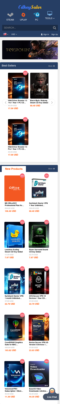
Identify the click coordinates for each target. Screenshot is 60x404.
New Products (14, 169)
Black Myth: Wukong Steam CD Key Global (39, 101)
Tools (49, 18)
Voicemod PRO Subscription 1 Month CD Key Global (13, 390)
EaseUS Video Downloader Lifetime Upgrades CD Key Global (37, 392)
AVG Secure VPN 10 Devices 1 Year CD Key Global (37, 298)
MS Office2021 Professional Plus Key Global (14, 205)
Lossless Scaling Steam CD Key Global (14, 250)
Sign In (46, 34)
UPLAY (23, 19)
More (50, 66)
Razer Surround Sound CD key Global (38, 250)
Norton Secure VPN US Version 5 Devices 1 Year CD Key (38, 344)
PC (36, 19)
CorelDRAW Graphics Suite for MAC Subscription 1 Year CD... (14, 345)
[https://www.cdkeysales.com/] (30, 5)
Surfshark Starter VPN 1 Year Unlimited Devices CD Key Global (38, 206)
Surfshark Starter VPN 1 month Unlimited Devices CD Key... (14, 298)
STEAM (10, 19)
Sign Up (54, 34)
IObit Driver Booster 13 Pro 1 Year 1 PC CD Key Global (17, 102)
